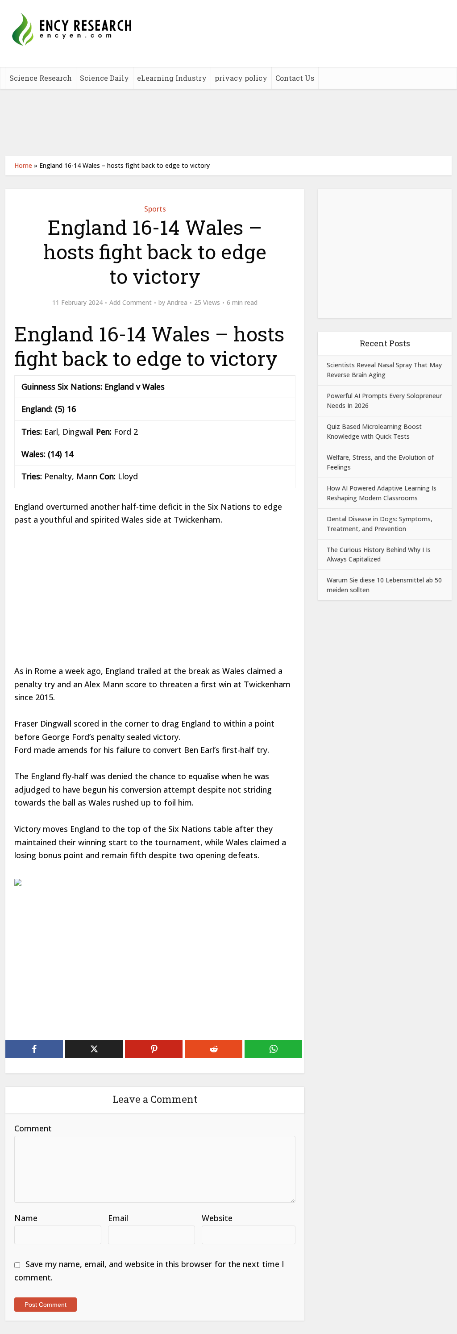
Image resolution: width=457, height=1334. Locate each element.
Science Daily (104, 78)
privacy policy (241, 78)
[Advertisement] (228, 123)
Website (217, 1218)
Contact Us (294, 78)
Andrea (177, 303)
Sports (155, 209)
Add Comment (130, 303)
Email (118, 1218)
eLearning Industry (172, 78)
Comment (33, 1128)
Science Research (40, 78)
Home (23, 165)
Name (25, 1218)
